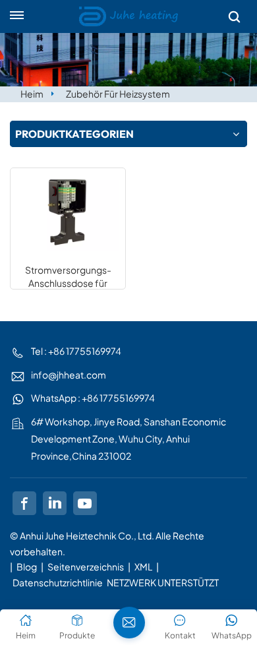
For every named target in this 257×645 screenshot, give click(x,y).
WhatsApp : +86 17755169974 (93, 398)
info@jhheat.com (68, 375)
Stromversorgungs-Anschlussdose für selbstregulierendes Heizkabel (68, 277)
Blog (26, 566)
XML (143, 566)
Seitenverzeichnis (86, 566)
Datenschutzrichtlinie (58, 582)
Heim (31, 94)
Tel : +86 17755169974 (76, 351)
